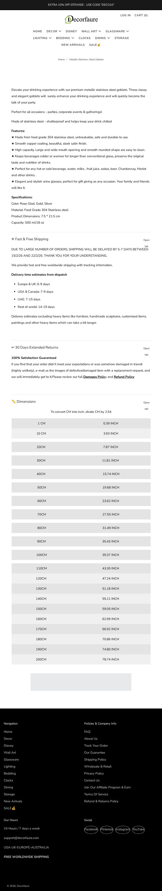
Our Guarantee (94, 752)
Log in (125, 15)
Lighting (40, 38)
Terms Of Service (96, 794)
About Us (90, 739)
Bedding (63, 38)
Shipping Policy (95, 759)
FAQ (87, 732)
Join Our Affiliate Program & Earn (107, 787)
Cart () (141, 15)
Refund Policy (124, 377)
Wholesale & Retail (97, 766)
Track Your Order (96, 745)
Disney (71, 31)
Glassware (115, 31)
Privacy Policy (94, 773)
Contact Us (92, 780)
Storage (122, 38)
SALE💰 (95, 45)
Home (37, 31)
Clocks (85, 38)
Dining (100, 38)
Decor (52, 31)
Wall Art (89, 31)
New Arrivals (73, 45)
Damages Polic (94, 377)
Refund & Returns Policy (101, 801)
